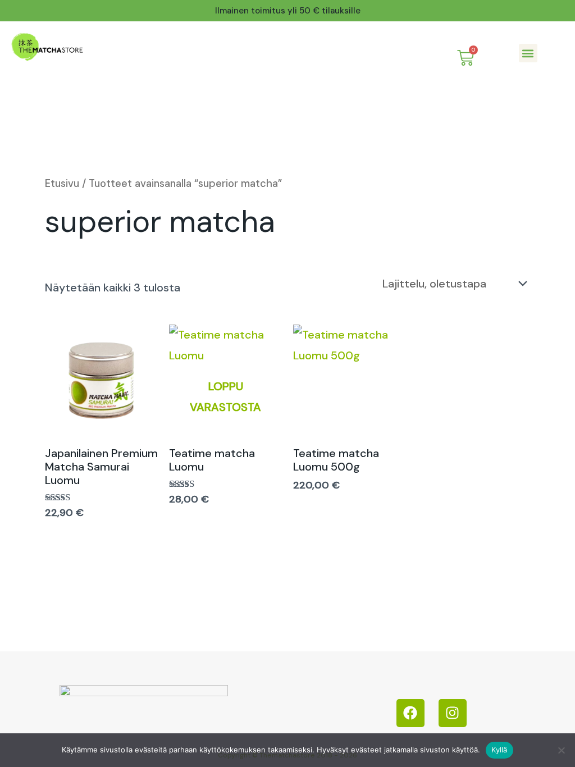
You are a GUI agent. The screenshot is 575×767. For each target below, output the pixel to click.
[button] (528, 53)
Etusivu (62, 183)
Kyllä (499, 749)
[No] (561, 750)
